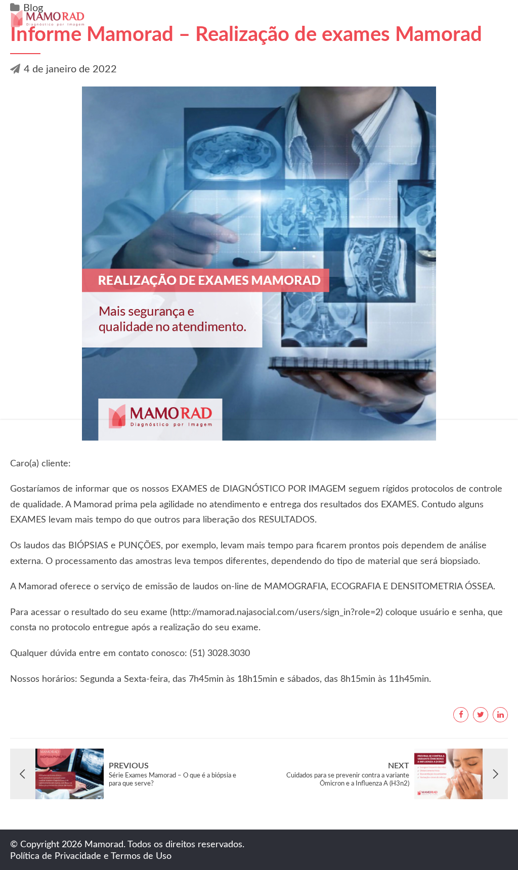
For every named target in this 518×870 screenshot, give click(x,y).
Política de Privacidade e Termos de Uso (90, 856)
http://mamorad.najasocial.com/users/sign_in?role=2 (276, 612)
